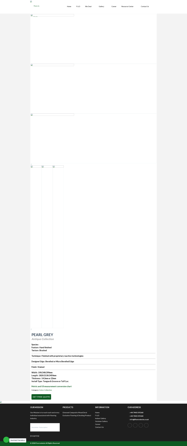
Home (69, 6)
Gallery (101, 6)
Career (113, 6)
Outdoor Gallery (101, 421)
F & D (78, 6)
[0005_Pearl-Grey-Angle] (52, 115)
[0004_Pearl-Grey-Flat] (52, 65)
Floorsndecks (40, 443)
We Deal (88, 6)
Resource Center (127, 6)
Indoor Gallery (100, 418)
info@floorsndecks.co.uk (139, 419)
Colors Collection (45, 390)
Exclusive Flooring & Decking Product (77, 415)
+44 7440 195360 (136, 412)
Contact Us (145, 6)
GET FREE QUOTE (41, 397)
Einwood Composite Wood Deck (75, 412)
